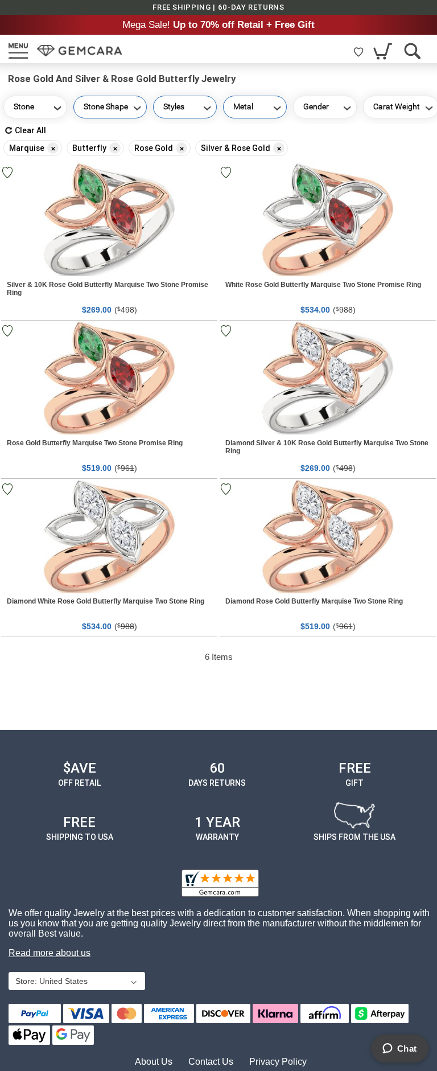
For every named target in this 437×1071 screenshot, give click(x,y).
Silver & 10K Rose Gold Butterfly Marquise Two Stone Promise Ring (107, 289)
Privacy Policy (278, 1061)
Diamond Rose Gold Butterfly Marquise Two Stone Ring (314, 601)
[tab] (218, 145)
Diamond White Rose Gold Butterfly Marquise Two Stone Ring (105, 601)
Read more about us (49, 953)
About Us (153, 1061)
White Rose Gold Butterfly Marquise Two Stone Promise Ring (323, 285)
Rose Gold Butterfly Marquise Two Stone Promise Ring (95, 443)
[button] (76, 982)
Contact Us (210, 1061)
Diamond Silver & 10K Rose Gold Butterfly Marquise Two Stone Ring (326, 447)
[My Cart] (383, 51)
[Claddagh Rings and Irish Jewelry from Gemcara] (79, 50)
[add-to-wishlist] (227, 172)
